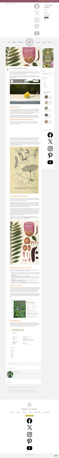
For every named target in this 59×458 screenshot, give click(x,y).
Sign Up (45, 20)
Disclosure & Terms (46, 412)
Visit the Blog (38, 42)
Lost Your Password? (47, 15)
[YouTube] (50, 165)
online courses (37, 75)
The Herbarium (20, 42)
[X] (50, 144)
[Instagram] (50, 151)
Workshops (14, 42)
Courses (9, 42)
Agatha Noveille (16, 371)
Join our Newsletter (29, 415)
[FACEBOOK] (36, 9)
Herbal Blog (12, 412)
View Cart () (8, 3)
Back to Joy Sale (44, 0)
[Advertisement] (25, 131)
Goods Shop (44, 42)
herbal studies (13, 288)
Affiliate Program (37, 412)
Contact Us (12, 3)
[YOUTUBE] (36, 36)
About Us (49, 42)
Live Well (45, 83)
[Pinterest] (50, 158)
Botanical (45, 79)
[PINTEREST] (36, 29)
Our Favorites (46, 86)
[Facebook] (29, 423)
